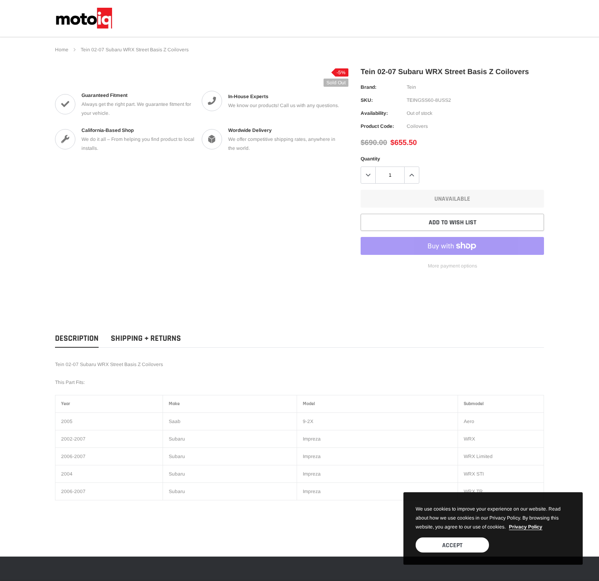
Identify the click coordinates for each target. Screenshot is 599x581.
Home (61, 50)
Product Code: (377, 126)
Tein (411, 87)
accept (452, 545)
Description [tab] (77, 338)
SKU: (367, 100)
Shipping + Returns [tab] (146, 338)
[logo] (83, 18)
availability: (374, 113)
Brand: (369, 87)
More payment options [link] (452, 266)
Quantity (370, 159)
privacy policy (525, 527)
